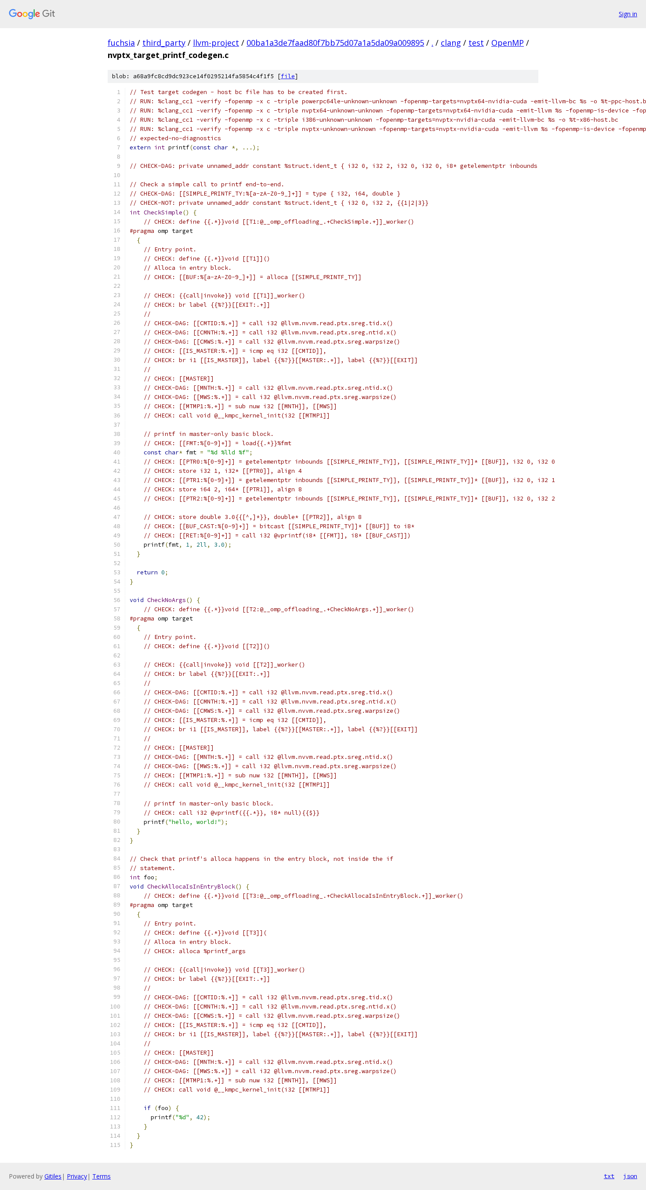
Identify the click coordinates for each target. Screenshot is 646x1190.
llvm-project (216, 42)
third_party (163, 42)
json (630, 1176)
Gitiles (53, 1176)
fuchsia (121, 42)
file (288, 76)
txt (609, 1176)
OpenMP (507, 42)
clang (451, 42)
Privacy (77, 1176)
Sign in (628, 14)
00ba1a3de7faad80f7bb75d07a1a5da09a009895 (335, 42)
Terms (101, 1176)
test (476, 42)
